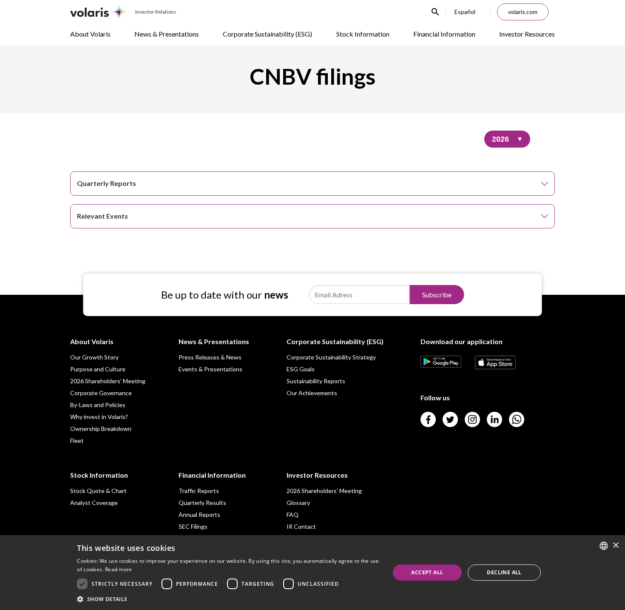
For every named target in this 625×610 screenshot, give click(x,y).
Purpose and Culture (97, 369)
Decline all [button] (504, 572)
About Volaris (90, 34)
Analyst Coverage (94, 502)
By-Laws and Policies (97, 404)
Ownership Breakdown (100, 428)
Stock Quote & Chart (98, 490)
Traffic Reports (199, 490)
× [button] (615, 545)
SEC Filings (193, 526)
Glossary (298, 502)
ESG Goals (301, 369)
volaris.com (522, 11)
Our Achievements (312, 392)
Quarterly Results (202, 502)
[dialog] (312, 572)
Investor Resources (527, 34)
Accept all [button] (427, 572)
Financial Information (444, 34)
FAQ (292, 514)
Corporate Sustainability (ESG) (267, 34)
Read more (118, 569)
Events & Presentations (210, 369)
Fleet (77, 440)
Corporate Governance (101, 392)
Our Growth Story (94, 357)
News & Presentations (166, 34)
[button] (228, 599)
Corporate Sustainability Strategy (331, 357)
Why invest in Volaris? (99, 416)
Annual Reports (199, 514)
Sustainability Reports (316, 381)
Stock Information (362, 34)
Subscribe (437, 295)
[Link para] (440, 365)
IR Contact (301, 526)
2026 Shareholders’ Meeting (107, 381)
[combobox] (603, 546)
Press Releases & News (210, 357)
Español (465, 11)
